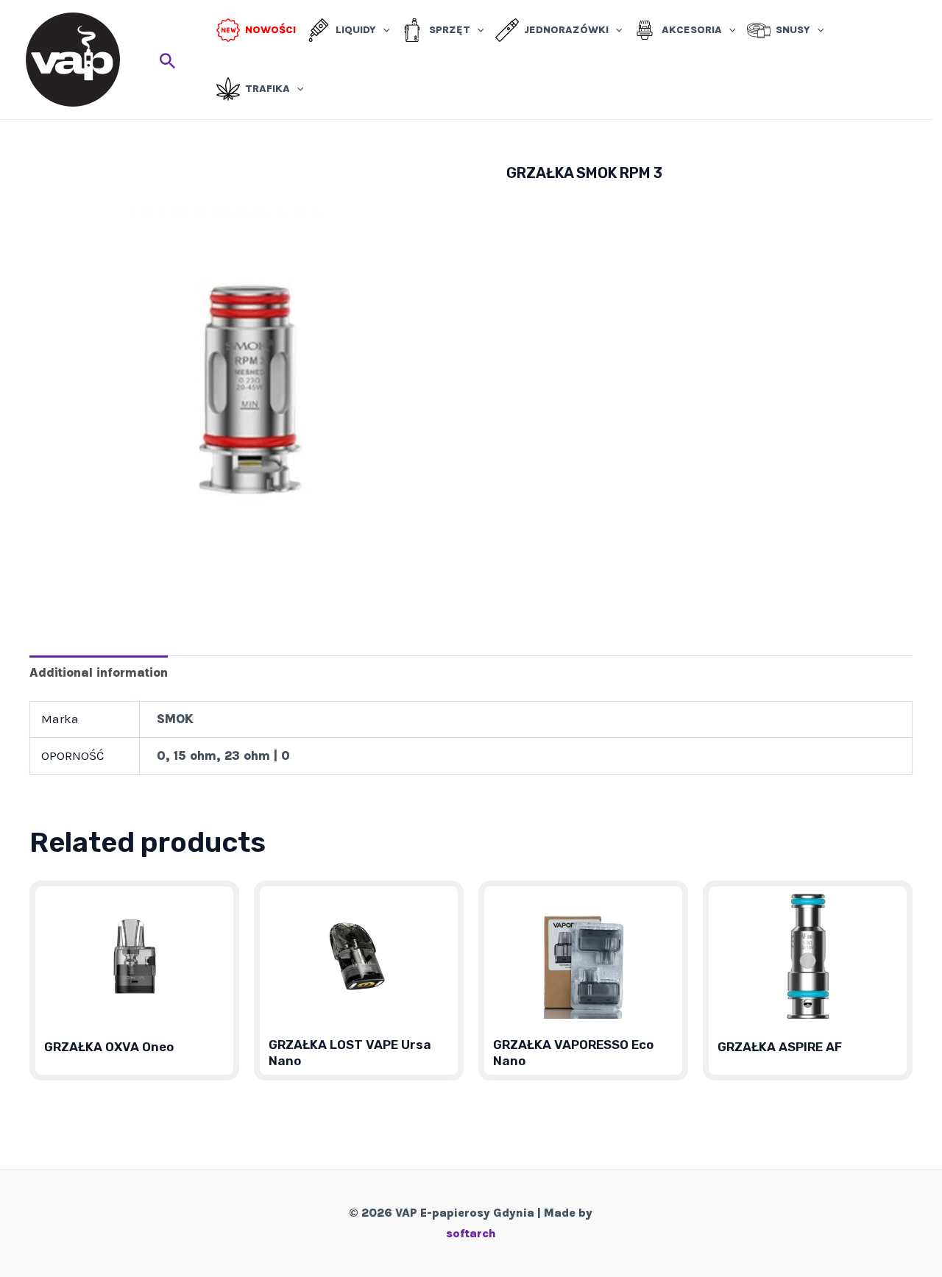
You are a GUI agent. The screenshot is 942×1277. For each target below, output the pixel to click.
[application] (382, 30)
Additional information (98, 672)
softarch (471, 1233)
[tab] (98, 672)
